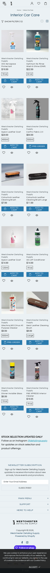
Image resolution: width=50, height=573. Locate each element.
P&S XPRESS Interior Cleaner (36, 395)
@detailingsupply (37, 440)
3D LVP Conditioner (35, 260)
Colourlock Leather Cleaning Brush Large (36, 198)
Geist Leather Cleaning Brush (37, 327)
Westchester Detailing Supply (11, 3)
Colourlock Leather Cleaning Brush (10, 198)
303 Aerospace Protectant (8, 65)
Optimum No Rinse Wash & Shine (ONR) (36, 65)
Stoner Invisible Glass (11, 393)
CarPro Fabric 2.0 (34, 132)
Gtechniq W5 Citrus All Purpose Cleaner (12, 327)
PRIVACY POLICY (17, 567)
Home (19, 10)
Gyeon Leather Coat (11, 132)
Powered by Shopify (25, 536)
